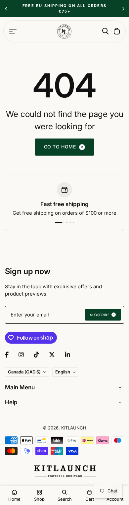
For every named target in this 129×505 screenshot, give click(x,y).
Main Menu (20, 387)
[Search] (105, 31)
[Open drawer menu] (13, 31)
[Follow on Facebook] (7, 355)
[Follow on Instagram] (21, 355)
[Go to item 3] (70, 222)
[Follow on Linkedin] (67, 355)
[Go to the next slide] (123, 8)
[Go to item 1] (59, 222)
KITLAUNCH (73, 427)
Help (11, 402)
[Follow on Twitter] (52, 355)
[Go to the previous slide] (6, 8)
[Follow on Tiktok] (36, 355)
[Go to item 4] (73, 222)
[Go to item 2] (66, 222)
